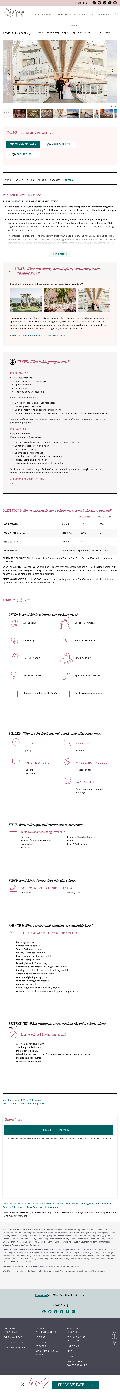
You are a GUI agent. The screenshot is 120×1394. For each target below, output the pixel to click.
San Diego (100, 1236)
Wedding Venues (44, 14)
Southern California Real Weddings (63, 1266)
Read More (60, 254)
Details (69, 180)
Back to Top (114, 1332)
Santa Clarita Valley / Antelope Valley (88, 1239)
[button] (6, 72)
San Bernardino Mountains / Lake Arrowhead (73, 1236)
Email (8, 180)
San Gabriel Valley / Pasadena (33, 1239)
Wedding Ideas (13, 1337)
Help (70, 1351)
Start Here (81, 3)
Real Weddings (13, 1342)
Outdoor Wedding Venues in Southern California (77, 1242)
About (19, 180)
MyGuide (41, 1337)
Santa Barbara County (59, 1239)
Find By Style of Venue (43, 1242)
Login (70, 1356)
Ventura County (24, 1242)
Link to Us (73, 1346)
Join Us (75, 26)
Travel (92, 14)
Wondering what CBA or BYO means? (22, 1100)
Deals (30, 180)
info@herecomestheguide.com (91, 1271)
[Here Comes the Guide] (12, 11)
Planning (62, 14)
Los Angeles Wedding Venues (81, 1203)
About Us (103, 14)
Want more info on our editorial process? (25, 1103)
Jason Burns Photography (27, 99)
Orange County (88, 1233)
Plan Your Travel (15, 1348)
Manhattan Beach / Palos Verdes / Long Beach (58, 1233)
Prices (42, 180)
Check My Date (71, 1384)
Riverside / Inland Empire (39, 1236)
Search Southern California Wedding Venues (67, 1229)
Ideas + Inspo (78, 14)
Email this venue (58, 1130)
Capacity (55, 180)
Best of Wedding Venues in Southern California (73, 1249)
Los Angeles (29, 1233)
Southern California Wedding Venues (44, 1203)
